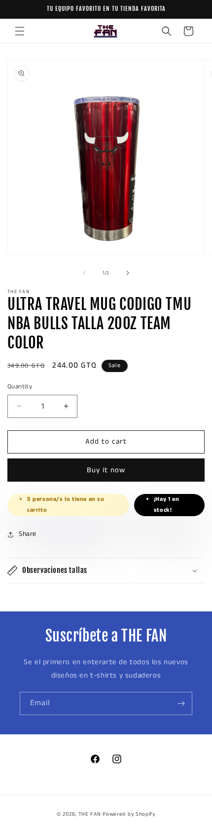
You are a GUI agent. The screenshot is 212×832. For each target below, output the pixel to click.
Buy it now (106, 470)
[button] (20, 31)
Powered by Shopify (129, 814)
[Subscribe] (181, 703)
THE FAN (89, 814)
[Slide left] (84, 273)
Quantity (19, 386)
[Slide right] (128, 273)
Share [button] (27, 534)
